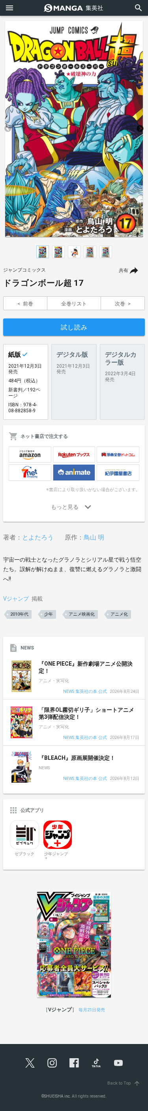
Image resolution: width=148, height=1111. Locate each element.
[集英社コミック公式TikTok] (96, 1062)
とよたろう (38, 537)
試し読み (74, 327)
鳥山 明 (94, 537)
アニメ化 (119, 614)
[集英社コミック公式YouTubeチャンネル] (118, 1062)
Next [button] (140, 129)
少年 (48, 614)
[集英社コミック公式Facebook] (74, 1062)
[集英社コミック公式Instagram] (52, 1062)
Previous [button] (8, 129)
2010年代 (19, 614)
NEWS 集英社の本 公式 (85, 692)
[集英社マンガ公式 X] (30, 1062)
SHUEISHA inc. (57, 1096)
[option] (74, 129)
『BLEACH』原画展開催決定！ (77, 758)
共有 (123, 270)
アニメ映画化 (82, 614)
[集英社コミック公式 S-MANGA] (74, 8)
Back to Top (124, 1083)
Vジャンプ (16, 599)
